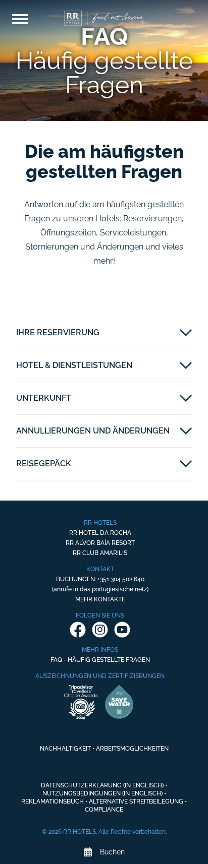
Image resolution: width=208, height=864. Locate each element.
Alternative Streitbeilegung (136, 801)
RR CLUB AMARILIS (100, 553)
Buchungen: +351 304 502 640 (100, 579)
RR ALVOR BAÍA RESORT (100, 542)
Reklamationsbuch (52, 801)
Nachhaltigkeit (65, 748)
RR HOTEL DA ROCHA (100, 532)
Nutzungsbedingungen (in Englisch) (102, 793)
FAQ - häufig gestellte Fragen (100, 659)
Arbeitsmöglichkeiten (132, 748)
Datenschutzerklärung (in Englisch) (102, 785)
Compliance (104, 809)
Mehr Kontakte (100, 599)
